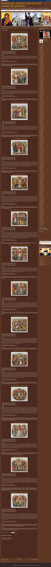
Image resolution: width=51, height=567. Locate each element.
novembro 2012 (41, 212)
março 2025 (40, 63)
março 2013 (40, 208)
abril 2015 (40, 183)
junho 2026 (40, 48)
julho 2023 (40, 83)
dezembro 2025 (41, 54)
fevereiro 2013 (41, 209)
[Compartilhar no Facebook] (13, 532)
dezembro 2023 (41, 78)
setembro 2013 (41, 202)
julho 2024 (40, 71)
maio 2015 (40, 182)
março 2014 (40, 196)
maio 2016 (40, 170)
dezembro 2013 (41, 199)
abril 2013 (40, 207)
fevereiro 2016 (41, 173)
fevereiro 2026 (41, 52)
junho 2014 (40, 193)
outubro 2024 (40, 68)
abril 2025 (40, 62)
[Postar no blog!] (12, 532)
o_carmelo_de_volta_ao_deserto (43, 264)
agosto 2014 (40, 191)
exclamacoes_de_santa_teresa (43, 260)
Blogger (39, 565)
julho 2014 (40, 192)
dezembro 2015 (41, 175)
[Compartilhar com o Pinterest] (14, 532)
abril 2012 (40, 219)
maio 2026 (40, 49)
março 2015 (40, 184)
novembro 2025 (41, 55)
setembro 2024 (41, 69)
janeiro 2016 (40, 174)
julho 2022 (40, 95)
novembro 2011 (41, 224)
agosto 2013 (40, 203)
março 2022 (40, 99)
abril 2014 (40, 195)
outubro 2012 (40, 213)
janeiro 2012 (40, 222)
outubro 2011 (40, 225)
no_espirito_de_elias (41, 263)
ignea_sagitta (41, 261)
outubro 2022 (40, 92)
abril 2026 (40, 50)
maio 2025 (40, 61)
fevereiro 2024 (41, 76)
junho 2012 (40, 217)
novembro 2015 (41, 176)
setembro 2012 (41, 214)
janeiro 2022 (40, 101)
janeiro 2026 (40, 53)
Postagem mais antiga (34, 559)
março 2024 (40, 75)
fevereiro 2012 (41, 221)
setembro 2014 (41, 190)
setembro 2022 (41, 93)
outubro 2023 (40, 80)
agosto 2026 (40, 46)
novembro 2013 (41, 200)
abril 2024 (40, 74)
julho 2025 (40, 59)
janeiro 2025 (40, 65)
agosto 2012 (40, 215)
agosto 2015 (40, 179)
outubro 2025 (40, 56)
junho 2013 (40, 205)
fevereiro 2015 (41, 185)
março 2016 (40, 172)
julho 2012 (40, 216)
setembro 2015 (41, 178)
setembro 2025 (41, 57)
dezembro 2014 (41, 187)
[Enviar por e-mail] (11, 532)
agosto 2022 (40, 94)
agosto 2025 (40, 58)
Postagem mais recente (4, 559)
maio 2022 (40, 97)
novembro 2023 (41, 79)
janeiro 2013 (40, 210)
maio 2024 (40, 73)
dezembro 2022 (41, 90)
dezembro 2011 (41, 223)
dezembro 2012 (41, 211)
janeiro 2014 (40, 198)
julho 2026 (40, 47)
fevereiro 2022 (41, 100)
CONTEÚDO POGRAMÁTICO (38, 10)
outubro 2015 (40, 177)
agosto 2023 (40, 82)
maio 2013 (40, 206)
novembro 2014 (41, 188)
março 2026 (40, 51)
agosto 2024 (40, 70)
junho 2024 (40, 72)
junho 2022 (40, 96)
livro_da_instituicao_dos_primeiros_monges (44, 262)
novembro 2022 (41, 91)
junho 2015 (40, 181)
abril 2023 (40, 86)
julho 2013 (40, 204)
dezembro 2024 (41, 66)
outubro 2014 (40, 189)
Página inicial (19, 559)
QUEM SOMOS (20, 10)
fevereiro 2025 (41, 64)
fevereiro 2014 (41, 197)
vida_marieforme (41, 265)
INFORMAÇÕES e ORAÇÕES (11, 10)
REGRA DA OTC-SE (27, 10)
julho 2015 (40, 180)
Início (3, 10)
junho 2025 (40, 60)
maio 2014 (40, 194)
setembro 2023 (41, 81)
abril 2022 (40, 98)
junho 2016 (40, 169)
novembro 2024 (41, 67)
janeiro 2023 (40, 89)
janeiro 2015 (40, 186)
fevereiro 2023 (41, 88)
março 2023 (40, 87)
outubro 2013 (40, 201)
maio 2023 (40, 85)
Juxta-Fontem (41, 259)
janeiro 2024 (40, 77)
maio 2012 (40, 218)
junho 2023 (40, 84)
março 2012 (40, 220)
